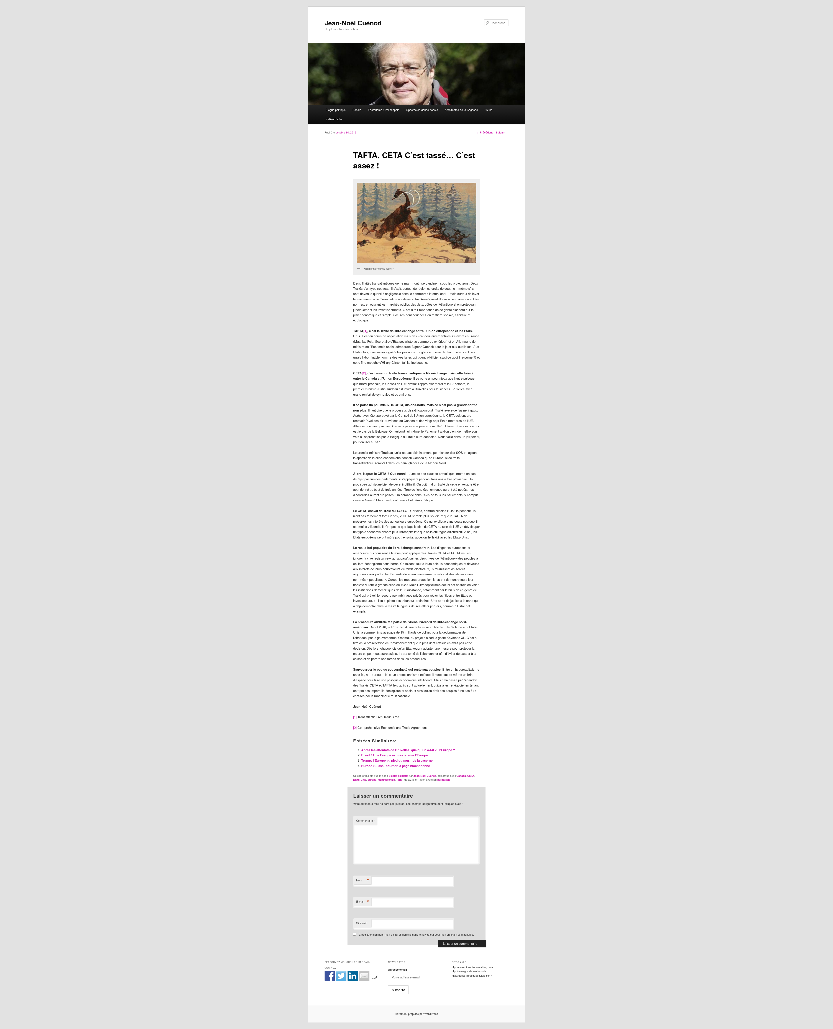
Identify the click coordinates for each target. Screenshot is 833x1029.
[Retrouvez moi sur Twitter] (341, 976)
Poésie (357, 110)
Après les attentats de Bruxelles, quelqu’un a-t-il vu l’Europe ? (408, 749)
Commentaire (365, 820)
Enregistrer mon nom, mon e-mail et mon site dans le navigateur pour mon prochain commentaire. (416, 934)
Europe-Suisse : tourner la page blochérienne (395, 765)
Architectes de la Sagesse (461, 110)
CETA (470, 776)
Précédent (485, 132)
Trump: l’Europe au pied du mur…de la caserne (397, 760)
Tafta (399, 780)
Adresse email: (397, 969)
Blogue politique (336, 110)
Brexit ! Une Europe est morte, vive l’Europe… (396, 755)
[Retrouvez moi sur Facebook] (330, 976)
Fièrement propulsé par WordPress (416, 1014)
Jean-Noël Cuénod (353, 22)
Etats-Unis (359, 780)
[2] (364, 373)
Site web (361, 923)
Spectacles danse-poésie (422, 110)
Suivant (502, 132)
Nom (362, 880)
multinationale (386, 780)
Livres (488, 110)
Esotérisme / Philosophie (383, 110)
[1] (365, 330)
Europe (371, 780)
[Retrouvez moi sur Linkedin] (353, 976)
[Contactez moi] (364, 976)
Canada (461, 776)
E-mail (362, 901)
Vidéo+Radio (334, 119)
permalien (443, 780)
